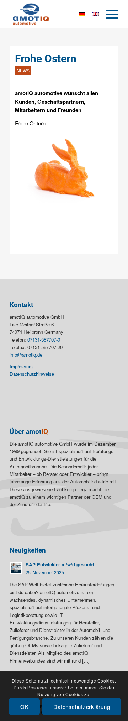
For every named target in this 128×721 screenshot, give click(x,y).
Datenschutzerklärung (81, 706)
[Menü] (108, 14)
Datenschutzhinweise (32, 373)
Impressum (21, 366)
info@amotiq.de (26, 354)
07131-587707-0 (43, 339)
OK (24, 706)
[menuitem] (108, 14)
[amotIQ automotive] (53, 14)
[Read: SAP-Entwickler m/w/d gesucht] (16, 567)
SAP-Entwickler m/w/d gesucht (60, 564)
